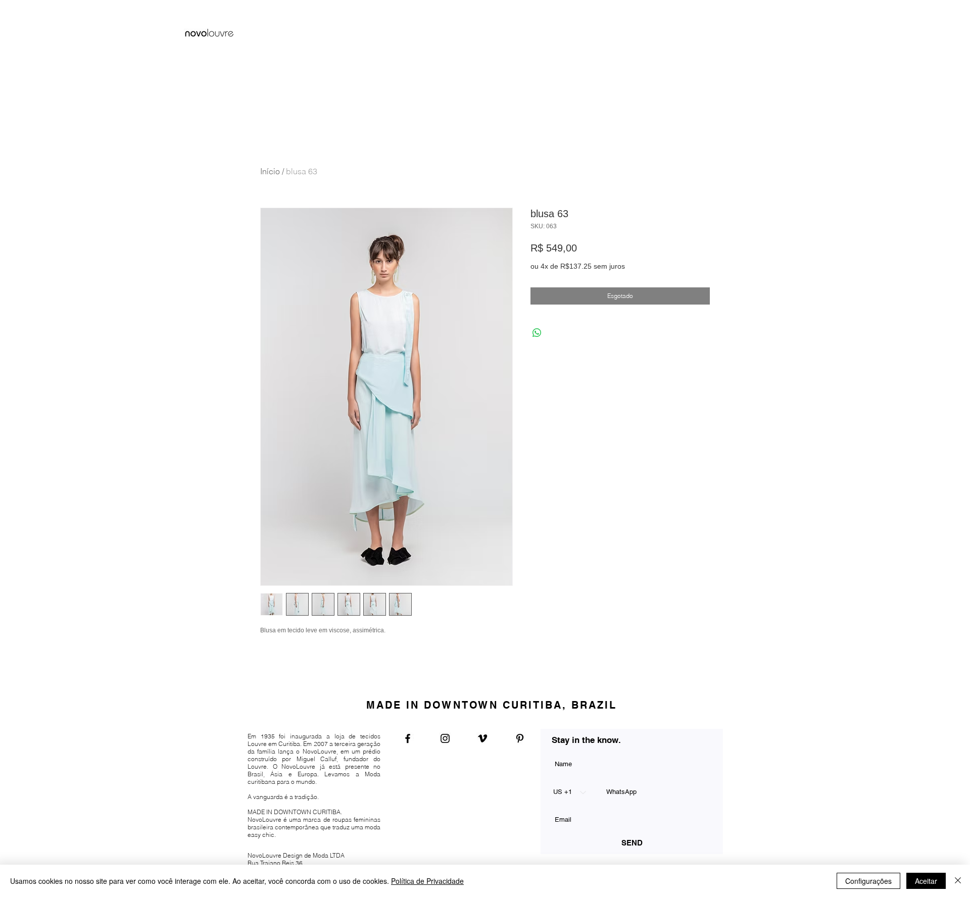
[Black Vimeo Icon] (482, 738)
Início (270, 171)
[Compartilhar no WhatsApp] (537, 333)
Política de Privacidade (427, 881)
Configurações (868, 881)
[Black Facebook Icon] (408, 738)
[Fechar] (958, 881)
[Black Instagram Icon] (445, 738)
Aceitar (926, 881)
